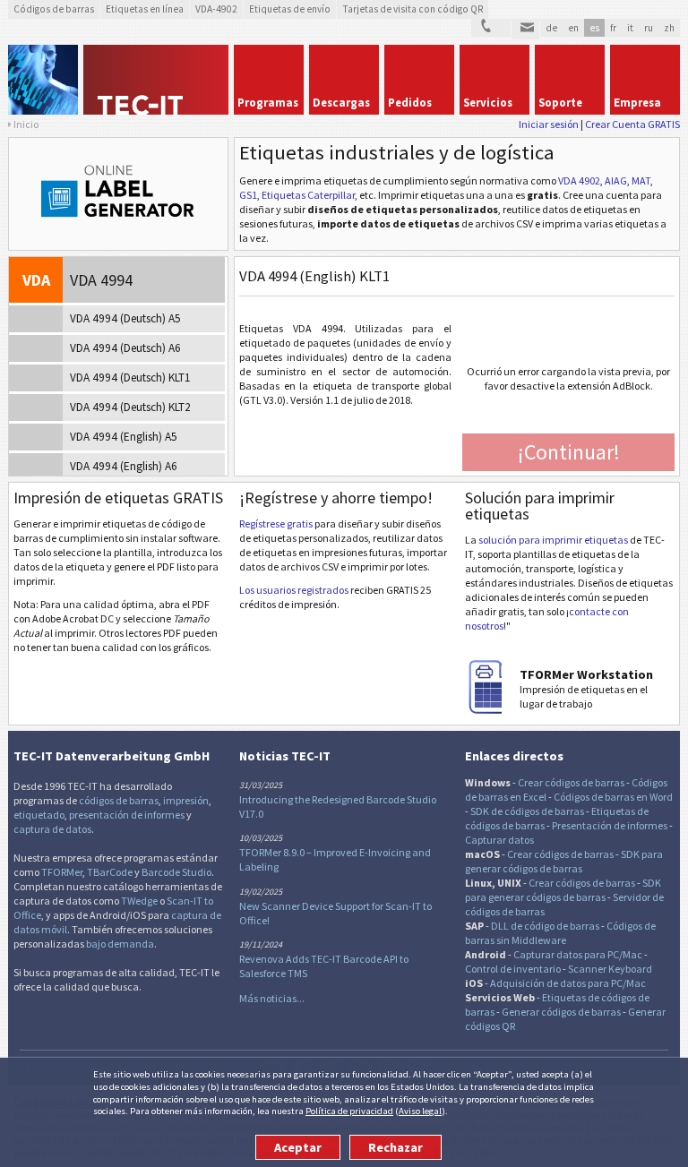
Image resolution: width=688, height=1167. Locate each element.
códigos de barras (119, 800)
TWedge (139, 900)
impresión (186, 800)
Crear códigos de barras (571, 782)
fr (613, 27)
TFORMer (61, 872)
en (573, 27)
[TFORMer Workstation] (492, 710)
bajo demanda (120, 943)
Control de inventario (513, 968)
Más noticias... (272, 998)
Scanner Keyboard (610, 968)
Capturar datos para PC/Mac (577, 954)
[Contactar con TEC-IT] (491, 28)
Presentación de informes (609, 825)
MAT (641, 180)
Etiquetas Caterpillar (308, 195)
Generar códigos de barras (561, 1011)
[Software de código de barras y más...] (43, 80)
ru (648, 27)
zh (669, 27)
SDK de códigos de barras (527, 811)
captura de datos (52, 829)
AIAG (616, 180)
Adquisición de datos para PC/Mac (568, 983)
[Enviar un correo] (525, 29)
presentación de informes (127, 814)
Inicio (26, 124)
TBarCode (110, 872)
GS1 (248, 195)
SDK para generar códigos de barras (564, 861)
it (630, 27)
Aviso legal (420, 1110)
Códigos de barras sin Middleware (560, 933)
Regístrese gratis (276, 523)
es (594, 27)
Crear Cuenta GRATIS (632, 124)
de (551, 27)
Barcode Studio (176, 872)
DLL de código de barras (545, 925)
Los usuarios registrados (293, 589)
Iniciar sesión (549, 124)
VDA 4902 (579, 180)
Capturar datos (499, 839)
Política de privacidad (349, 1110)
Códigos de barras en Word (613, 796)
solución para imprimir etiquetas (553, 539)
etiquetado (38, 814)
